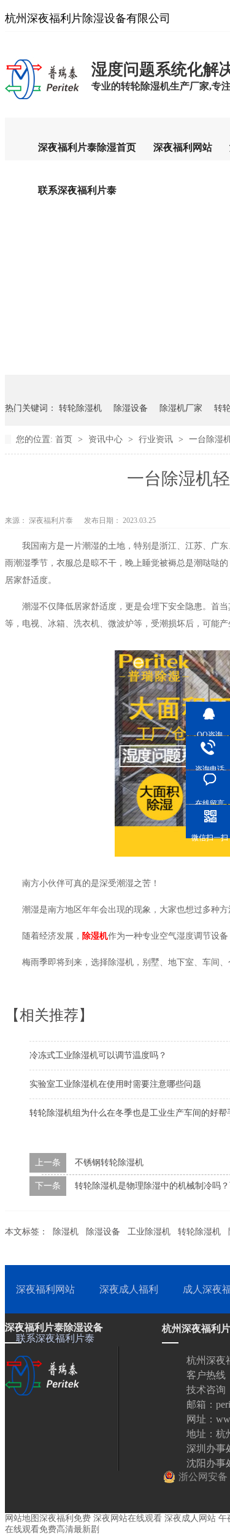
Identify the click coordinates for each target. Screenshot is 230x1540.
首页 (65, 439)
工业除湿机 (149, 1231)
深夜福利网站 (182, 147)
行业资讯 (157, 439)
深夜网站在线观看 (127, 1518)
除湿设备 (130, 408)
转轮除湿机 (80, 408)
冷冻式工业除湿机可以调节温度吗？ (98, 1055)
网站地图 (22, 1518)
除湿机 (66, 1231)
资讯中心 (106, 439)
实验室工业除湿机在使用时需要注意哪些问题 (115, 1084)
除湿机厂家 (180, 408)
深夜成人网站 (190, 1518)
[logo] (42, 98)
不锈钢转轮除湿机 (109, 1162)
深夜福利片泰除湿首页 (87, 147)
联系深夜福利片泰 (77, 190)
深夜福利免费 (65, 1518)
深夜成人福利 (128, 1289)
